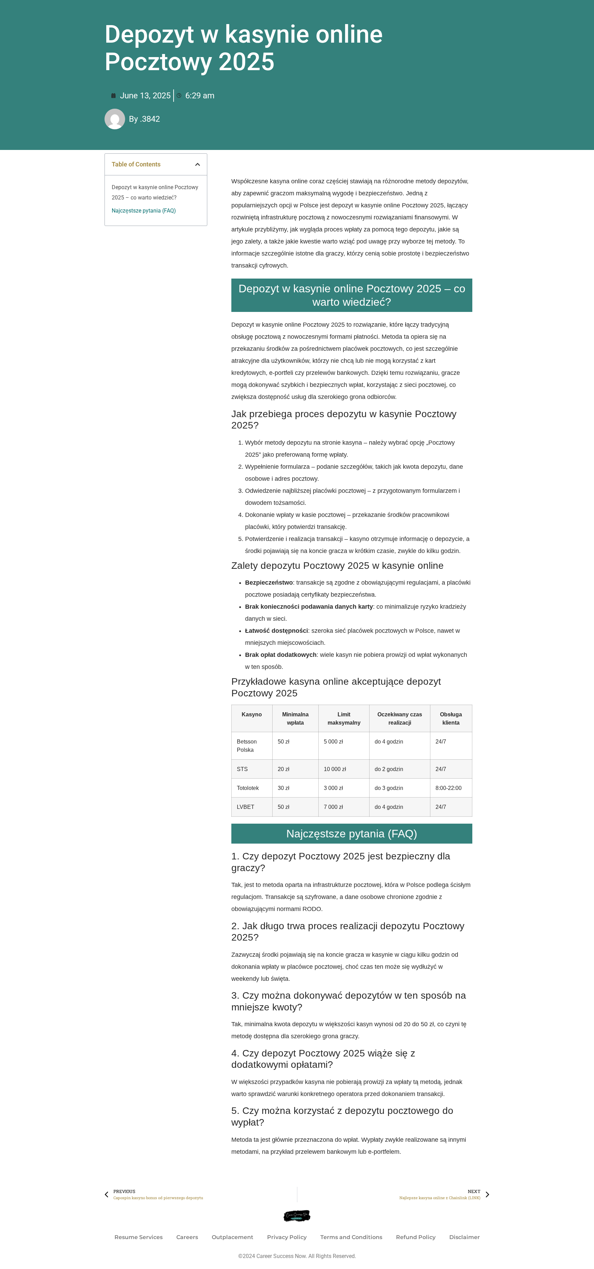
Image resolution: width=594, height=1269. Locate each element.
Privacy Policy (287, 1237)
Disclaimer (464, 1237)
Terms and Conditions (351, 1237)
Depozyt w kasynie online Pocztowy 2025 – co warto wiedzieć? (155, 192)
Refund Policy (416, 1237)
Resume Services (138, 1237)
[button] (197, 164)
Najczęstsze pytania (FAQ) (144, 210)
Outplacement (232, 1237)
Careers (187, 1237)
